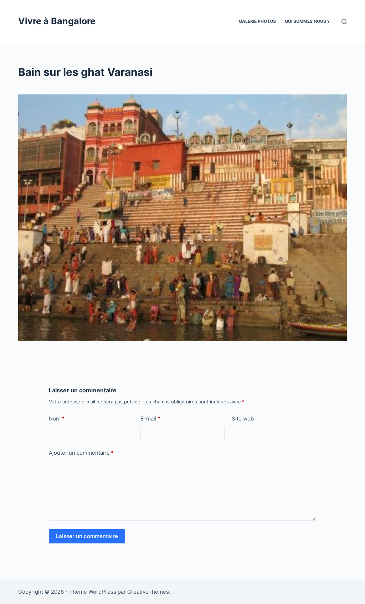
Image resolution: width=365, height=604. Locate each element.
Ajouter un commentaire (81, 452)
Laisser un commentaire (87, 536)
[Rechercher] (344, 21)
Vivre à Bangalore (57, 21)
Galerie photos (257, 21)
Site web (243, 418)
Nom (57, 418)
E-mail (150, 418)
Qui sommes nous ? (307, 21)
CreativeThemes (148, 591)
